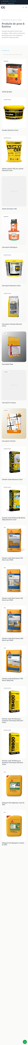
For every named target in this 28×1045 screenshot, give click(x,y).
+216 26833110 (13, 1)
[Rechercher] (23, 7)
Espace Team (11, 3)
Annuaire (4, 3)
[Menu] (26, 7)
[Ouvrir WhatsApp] (25, 1042)
